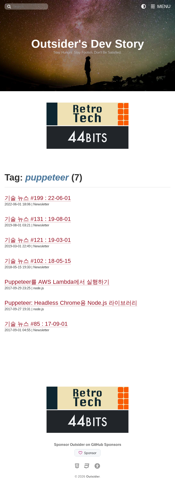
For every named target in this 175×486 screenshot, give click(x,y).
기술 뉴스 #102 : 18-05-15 (38, 261)
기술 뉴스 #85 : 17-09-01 (36, 324)
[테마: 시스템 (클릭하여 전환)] (143, 6)
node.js (38, 288)
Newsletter (41, 204)
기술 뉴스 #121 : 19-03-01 (38, 240)
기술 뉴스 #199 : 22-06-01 (38, 198)
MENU (163, 6)
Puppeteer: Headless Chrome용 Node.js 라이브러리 (71, 303)
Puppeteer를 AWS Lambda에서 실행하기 (57, 282)
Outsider (93, 476)
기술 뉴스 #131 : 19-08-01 (38, 219)
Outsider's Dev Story (87, 43)
